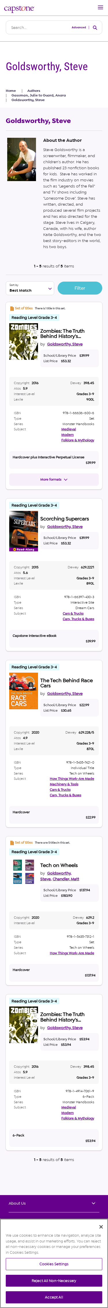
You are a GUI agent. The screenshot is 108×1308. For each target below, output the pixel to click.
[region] (54, 1263)
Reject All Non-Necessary (54, 1281)
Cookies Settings (54, 1264)
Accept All (54, 1297)
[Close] (101, 1226)
